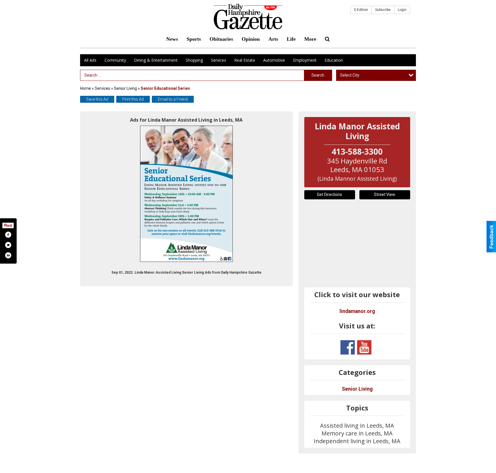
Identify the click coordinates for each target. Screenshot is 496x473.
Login (402, 10)
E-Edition (361, 10)
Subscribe (383, 10)
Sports (194, 39)
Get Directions (329, 194)
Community (115, 60)
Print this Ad (133, 99)
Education (334, 60)
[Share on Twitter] (8, 245)
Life (291, 39)
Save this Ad (97, 99)
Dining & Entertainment (156, 60)
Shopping (194, 60)
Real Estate (244, 60)
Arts (273, 39)
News (172, 39)
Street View (384, 194)
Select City (349, 75)
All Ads (90, 60)
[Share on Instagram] (8, 255)
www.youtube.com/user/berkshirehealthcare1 (364, 347)
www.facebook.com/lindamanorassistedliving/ (347, 347)
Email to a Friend (173, 99)
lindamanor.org (357, 311)
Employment (305, 60)
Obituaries (221, 39)
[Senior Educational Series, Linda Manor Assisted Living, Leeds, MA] (186, 194)
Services (218, 60)
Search (317, 75)
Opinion (251, 39)
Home (85, 88)
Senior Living (125, 88)
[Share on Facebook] (8, 235)
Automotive (274, 60)
